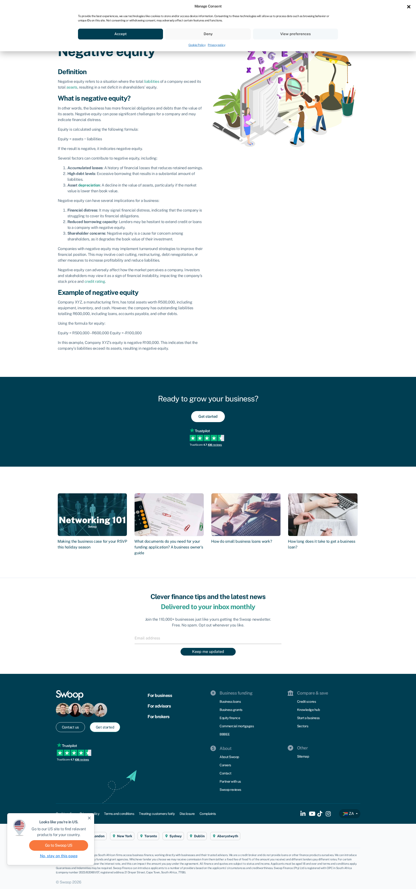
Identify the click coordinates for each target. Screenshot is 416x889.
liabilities (151, 81)
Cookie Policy (197, 45)
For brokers (158, 716)
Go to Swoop (58, 845)
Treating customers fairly (157, 814)
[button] (408, 6)
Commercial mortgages (237, 726)
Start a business (308, 718)
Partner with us (230, 781)
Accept (120, 34)
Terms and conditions (119, 814)
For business (160, 695)
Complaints (208, 814)
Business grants (231, 710)
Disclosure (187, 814)
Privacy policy (216, 45)
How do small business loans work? (241, 541)
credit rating (94, 281)
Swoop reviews (230, 790)
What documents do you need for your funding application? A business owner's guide (168, 547)
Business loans (230, 701)
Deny (208, 34)
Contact (225, 773)
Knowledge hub (308, 710)
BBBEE (225, 734)
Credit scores (306, 701)
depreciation (89, 185)
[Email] (208, 638)
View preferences (295, 34)
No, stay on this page (59, 856)
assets (71, 87)
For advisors (159, 706)
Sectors (302, 726)
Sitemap (303, 756)
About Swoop (229, 757)
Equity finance (230, 718)
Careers (225, 765)
